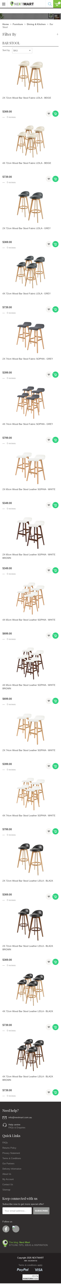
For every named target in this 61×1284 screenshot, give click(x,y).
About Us (6, 1174)
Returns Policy (9, 1148)
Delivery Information (11, 1169)
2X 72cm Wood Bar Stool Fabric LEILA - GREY (26, 228)
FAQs (5, 1142)
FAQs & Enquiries (16, 1127)
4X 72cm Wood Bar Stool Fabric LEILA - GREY (26, 293)
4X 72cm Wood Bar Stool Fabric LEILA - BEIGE (26, 163)
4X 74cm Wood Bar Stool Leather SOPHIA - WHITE (28, 815)
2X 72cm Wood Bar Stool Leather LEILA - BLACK (27, 880)
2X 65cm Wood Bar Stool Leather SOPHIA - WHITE (28, 489)
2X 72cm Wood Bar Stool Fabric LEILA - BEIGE (26, 97)
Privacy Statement (11, 1153)
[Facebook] (5, 1228)
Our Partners (8, 1163)
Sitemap (6, 1190)
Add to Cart (55, 114)
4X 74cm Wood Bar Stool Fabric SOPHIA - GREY (27, 424)
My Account (8, 1179)
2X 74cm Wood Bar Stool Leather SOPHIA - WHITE (28, 750)
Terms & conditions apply (30, 1265)
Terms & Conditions (11, 1158)
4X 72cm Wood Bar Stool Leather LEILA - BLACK (27, 1011)
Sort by (6, 50)
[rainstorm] (30, 1277)
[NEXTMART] (21, 2)
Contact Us (7, 1184)
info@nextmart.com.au (20, 1117)
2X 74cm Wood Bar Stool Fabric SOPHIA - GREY (27, 358)
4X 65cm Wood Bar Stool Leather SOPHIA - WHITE (28, 619)
